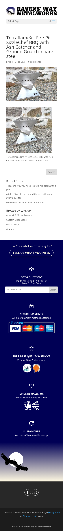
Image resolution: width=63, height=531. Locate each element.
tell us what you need (31, 253)
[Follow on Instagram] (35, 492)
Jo (10, 61)
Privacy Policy (54, 512)
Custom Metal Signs (16, 219)
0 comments (34, 61)
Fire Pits (10, 229)
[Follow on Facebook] (27, 492)
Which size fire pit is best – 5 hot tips (25, 202)
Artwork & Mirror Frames (19, 215)
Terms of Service (30, 516)
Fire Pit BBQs (12, 224)
